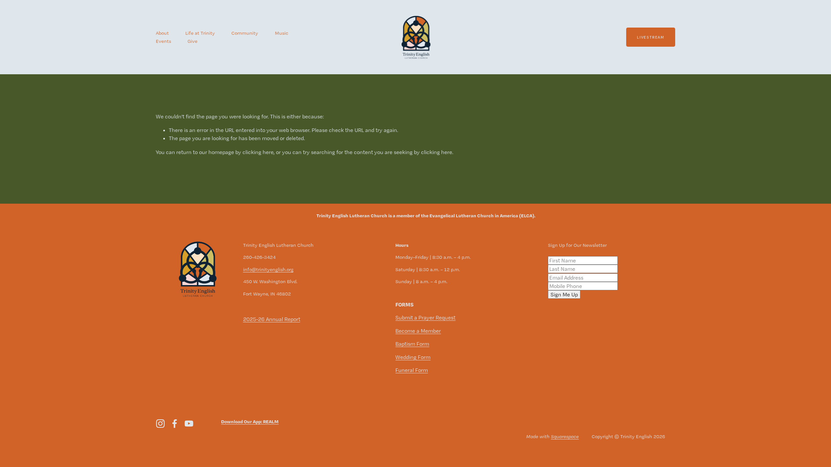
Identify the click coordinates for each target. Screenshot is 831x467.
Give (192, 41)
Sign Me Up (564, 294)
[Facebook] (174, 423)
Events (163, 41)
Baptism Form (412, 344)
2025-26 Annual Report (271, 319)
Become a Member (418, 331)
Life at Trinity (200, 33)
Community (244, 33)
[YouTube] (188, 423)
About (162, 33)
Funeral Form (411, 370)
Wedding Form (412, 357)
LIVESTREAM (650, 37)
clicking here (258, 152)
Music (281, 33)
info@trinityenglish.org (268, 269)
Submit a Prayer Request (425, 317)
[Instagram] (160, 423)
